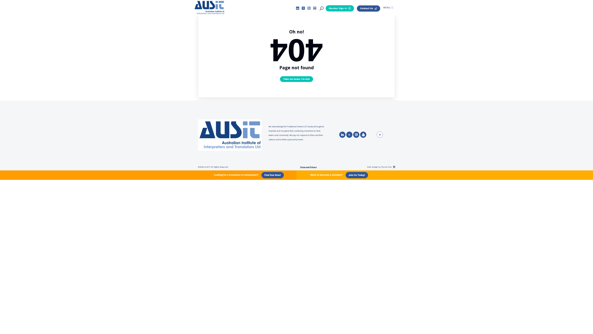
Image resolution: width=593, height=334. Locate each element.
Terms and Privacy (308, 167)
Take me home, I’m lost (296, 79)
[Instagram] (356, 135)
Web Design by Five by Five (379, 167)
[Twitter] (349, 135)
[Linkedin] (342, 135)
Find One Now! (272, 175)
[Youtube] (363, 135)
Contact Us (367, 8)
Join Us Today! (357, 175)
